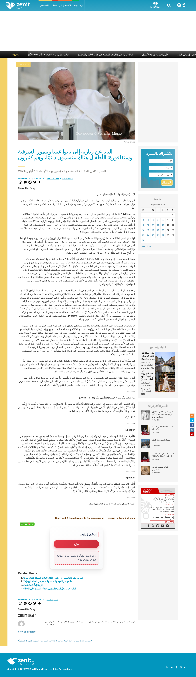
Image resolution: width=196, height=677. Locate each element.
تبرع (81, 5)
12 (158, 225)
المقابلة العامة (23, 64)
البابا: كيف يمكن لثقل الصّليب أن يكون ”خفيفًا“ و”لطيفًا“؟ (163, 454)
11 (153, 225)
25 (153, 235)
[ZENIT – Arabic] (22, 5)
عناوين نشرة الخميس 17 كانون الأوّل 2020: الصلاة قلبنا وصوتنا (53, 577)
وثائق (75, 5)
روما (55, 5)
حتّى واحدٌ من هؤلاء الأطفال (130, 54)
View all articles (26, 631)
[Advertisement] (98, 31)
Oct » (149, 246)
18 (153, 230)
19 (158, 230)
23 (143, 235)
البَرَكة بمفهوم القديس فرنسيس (160, 468)
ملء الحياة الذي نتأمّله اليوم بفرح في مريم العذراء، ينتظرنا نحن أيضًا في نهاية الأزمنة (148, 359)
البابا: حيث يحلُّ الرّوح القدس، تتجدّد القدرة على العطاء (49, 588)
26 (158, 235)
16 (143, 230)
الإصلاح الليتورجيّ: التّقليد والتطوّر (161, 441)
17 (148, 230)
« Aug (143, 246)
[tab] (149, 490)
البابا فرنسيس (45, 5)
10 (148, 225)
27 (163, 235)
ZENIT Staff (53, 178)
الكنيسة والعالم (65, 5)
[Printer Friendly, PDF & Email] (27, 524)
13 (163, 225)
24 (148, 235)
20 (163, 230)
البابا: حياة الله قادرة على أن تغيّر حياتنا (162, 427)
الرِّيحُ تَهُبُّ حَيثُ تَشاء (33, 585)
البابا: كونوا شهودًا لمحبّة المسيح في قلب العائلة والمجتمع (80, 54)
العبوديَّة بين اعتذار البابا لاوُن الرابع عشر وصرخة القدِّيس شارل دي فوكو (162, 414)
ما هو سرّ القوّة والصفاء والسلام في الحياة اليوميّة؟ (47, 581)
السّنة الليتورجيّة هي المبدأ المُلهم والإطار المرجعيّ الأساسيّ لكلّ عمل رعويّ (148, 379)
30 (143, 240)
